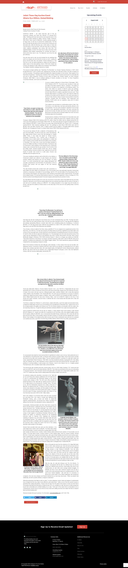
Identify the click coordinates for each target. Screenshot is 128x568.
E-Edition (102, 8)
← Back (26, 25)
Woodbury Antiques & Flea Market (94, 68)
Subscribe (79, 542)
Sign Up (82, 527)
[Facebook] (25, 547)
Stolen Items (80, 557)
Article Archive (80, 551)
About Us (72, 8)
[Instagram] (30, 547)
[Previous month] (86, 20)
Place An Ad (80, 545)
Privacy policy (103, 564)
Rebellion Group (35, 565)
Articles (95, 8)
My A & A (80, 8)
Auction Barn (88, 47)
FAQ (78, 548)
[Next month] (102, 20)
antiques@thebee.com (58, 556)
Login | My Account (102, 1)
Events (88, 8)
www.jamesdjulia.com (55, 493)
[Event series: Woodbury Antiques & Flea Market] (96, 67)
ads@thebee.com (57, 551)
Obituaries (79, 554)
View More (94, 72)
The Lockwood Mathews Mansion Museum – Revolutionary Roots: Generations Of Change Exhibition (94, 61)
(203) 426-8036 (57, 547)
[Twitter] (28, 547)
